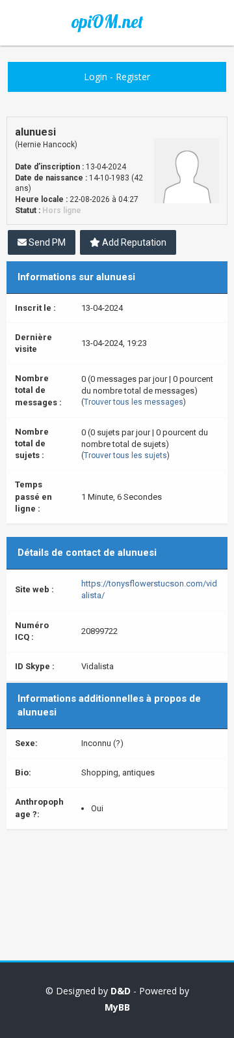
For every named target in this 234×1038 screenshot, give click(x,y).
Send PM (46, 242)
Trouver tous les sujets (125, 455)
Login (95, 76)
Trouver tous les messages (133, 402)
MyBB (117, 1007)
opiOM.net (107, 21)
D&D (120, 991)
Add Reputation (133, 242)
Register (133, 76)
